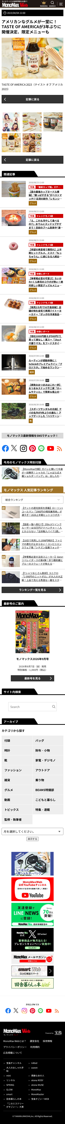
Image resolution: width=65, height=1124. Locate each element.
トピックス (11, 809)
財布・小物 (42, 750)
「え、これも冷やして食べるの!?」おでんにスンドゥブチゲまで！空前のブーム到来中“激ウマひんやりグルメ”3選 (46, 226)
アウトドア (42, 770)
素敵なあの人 (37, 1075)
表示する (32, 839)
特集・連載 (42, 809)
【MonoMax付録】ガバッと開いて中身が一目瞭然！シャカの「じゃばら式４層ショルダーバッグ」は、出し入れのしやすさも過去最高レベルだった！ (42, 472)
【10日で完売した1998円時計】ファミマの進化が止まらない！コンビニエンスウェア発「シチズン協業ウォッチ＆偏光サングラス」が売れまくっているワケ (42, 544)
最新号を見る (32, 678)
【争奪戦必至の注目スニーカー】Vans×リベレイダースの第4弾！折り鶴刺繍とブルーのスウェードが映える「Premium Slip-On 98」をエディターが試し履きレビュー (42, 560)
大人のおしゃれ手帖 (15, 1069)
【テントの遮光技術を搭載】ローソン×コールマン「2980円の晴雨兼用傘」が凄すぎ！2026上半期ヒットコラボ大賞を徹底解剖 (42, 511)
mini (8, 1075)
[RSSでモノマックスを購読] (57, 1011)
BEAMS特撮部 (44, 790)
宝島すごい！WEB (40, 1098)
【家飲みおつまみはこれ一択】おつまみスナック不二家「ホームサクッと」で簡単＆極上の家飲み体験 (45, 390)
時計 (7, 750)
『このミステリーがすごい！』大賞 (15, 1105)
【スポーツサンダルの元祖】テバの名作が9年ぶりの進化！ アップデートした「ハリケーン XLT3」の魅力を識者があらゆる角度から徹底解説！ (46, 416)
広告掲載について (12, 1052)
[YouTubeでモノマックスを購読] (50, 451)
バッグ (39, 740)
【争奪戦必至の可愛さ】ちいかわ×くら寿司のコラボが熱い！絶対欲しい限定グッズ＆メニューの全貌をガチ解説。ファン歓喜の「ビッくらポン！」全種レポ (46, 285)
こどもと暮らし (45, 799)
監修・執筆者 (13, 819)
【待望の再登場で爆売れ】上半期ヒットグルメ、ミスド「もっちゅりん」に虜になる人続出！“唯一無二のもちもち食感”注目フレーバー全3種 (45, 256)
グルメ (33, 203)
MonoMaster (37, 1094)
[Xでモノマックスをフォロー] (14, 451)
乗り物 (39, 780)
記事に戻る (32, 99)
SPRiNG (10, 1084)
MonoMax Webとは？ (14, 1041)
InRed (34, 1062)
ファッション (13, 770)
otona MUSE (37, 1084)
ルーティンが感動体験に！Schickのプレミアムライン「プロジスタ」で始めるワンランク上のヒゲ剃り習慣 (45, 366)
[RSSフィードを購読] (59, 451)
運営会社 (34, 1041)
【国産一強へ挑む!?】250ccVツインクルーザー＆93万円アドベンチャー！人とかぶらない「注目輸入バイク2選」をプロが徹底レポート (42, 528)
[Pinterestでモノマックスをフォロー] (32, 451)
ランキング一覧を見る (32, 590)
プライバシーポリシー (15, 1047)
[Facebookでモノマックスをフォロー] (5, 451)
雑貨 (32, 372)
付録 (7, 740)
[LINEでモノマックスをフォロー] (41, 451)
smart (9, 1094)
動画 (7, 799)
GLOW (9, 1089)
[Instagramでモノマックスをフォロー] (23, 451)
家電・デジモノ (45, 760)
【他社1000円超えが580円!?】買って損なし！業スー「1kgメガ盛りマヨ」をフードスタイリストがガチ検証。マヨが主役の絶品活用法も (45, 343)
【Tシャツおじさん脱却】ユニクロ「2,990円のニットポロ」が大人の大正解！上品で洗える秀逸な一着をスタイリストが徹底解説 (42, 576)
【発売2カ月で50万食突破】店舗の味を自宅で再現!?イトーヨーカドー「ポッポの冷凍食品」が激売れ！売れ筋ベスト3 (45, 313)
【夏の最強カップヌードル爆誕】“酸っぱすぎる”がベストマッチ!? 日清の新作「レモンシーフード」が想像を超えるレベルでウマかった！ (45, 198)
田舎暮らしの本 (13, 1098)
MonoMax (36, 1089)
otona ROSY (37, 1080)
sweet (34, 1067)
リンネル (10, 1080)
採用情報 (47, 1041)
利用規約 (35, 1047)
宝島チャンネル (13, 1062)
